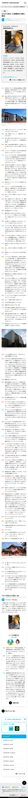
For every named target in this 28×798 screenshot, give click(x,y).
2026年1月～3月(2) (8, 744)
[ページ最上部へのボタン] (24, 783)
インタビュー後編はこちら (18, 80)
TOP (3, 6)
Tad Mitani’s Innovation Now (10, 3)
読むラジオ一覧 (8, 6)
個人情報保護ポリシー (13, 795)
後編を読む (16, 703)
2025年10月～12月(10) (9, 752)
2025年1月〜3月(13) (8, 765)
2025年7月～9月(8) (8, 757)
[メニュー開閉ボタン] (25, 3)
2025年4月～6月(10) (8, 761)
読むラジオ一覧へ (10, 711)
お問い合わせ (23, 795)
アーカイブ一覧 (21, 774)
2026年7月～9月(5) (8, 740)
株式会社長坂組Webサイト (10, 77)
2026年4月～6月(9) (8, 748)
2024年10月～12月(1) (9, 769)
